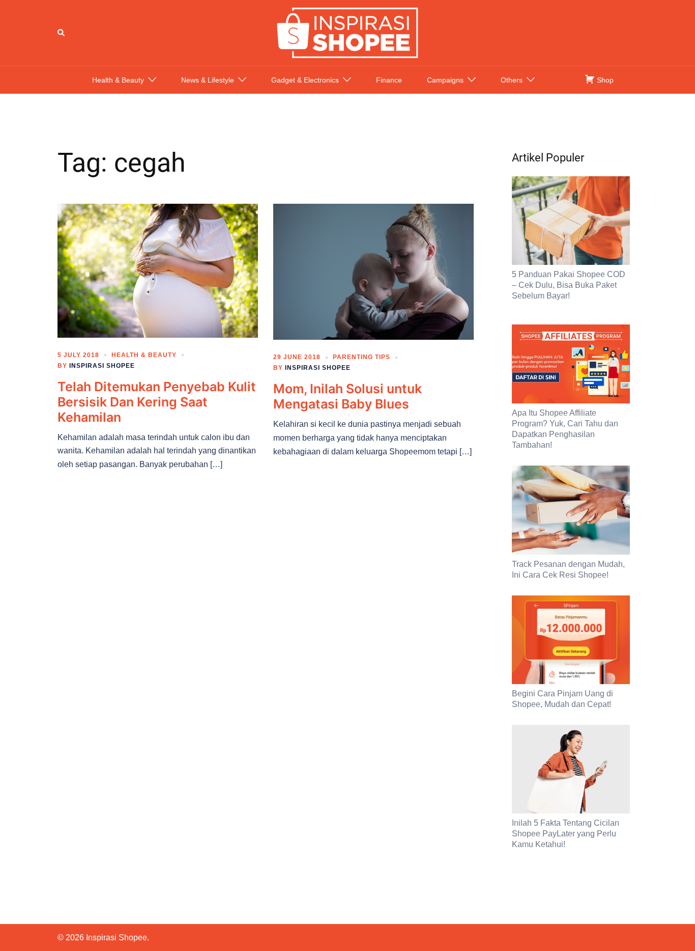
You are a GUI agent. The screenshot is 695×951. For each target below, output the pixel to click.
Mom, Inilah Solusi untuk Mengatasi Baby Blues (347, 396)
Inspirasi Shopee (102, 365)
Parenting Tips (361, 357)
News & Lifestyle (207, 80)
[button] (61, 33)
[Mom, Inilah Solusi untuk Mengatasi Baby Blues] (373, 271)
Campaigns (445, 80)
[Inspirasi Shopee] (347, 32)
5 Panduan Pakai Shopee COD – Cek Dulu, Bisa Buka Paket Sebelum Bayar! (568, 285)
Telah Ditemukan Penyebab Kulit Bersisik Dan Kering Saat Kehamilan (156, 402)
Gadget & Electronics (305, 80)
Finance (389, 80)
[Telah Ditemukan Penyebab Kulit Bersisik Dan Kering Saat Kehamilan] (157, 270)
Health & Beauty (118, 80)
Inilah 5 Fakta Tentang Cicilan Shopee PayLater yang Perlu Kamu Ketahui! (565, 834)
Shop (604, 80)
